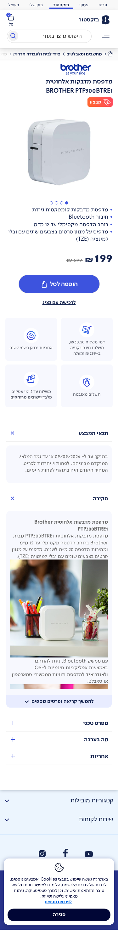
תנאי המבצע (93, 433)
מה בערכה (96, 739)
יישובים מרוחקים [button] (26, 397)
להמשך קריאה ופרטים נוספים (62, 701)
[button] (66, 202)
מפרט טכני (95, 723)
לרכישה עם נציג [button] (59, 302)
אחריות (99, 756)
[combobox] (49, 36)
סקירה (100, 498)
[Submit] (12, 37)
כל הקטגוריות (106, 36)
